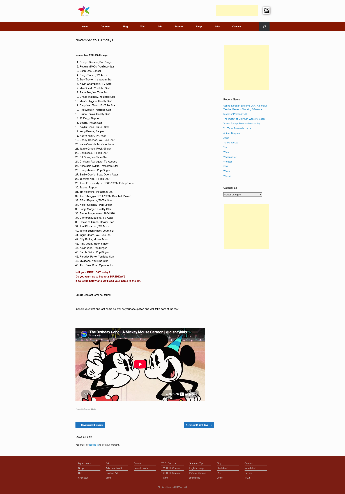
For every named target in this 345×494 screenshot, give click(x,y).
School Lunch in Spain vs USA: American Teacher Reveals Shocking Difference (245, 107)
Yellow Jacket (230, 142)
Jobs (217, 26)
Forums (179, 26)
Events (87, 409)
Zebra (226, 137)
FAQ (219, 473)
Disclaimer (222, 468)
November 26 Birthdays (199, 424)
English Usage (196, 468)
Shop (199, 26)
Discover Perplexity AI (235, 114)
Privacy (248, 473)
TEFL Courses (168, 463)
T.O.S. (248, 477)
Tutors (164, 477)
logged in (94, 444)
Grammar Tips (196, 463)
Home (85, 26)
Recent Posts (141, 468)
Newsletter (250, 468)
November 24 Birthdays (90, 424)
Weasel (227, 176)
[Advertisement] (237, 10)
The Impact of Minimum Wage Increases (244, 118)
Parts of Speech (197, 473)
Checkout (83, 477)
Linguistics (194, 477)
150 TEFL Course (170, 473)
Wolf (225, 166)
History (94, 409)
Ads (160, 26)
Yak (225, 147)
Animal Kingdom (231, 133)
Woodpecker (229, 157)
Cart (80, 473)
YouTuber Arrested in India (237, 128)
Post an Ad (112, 473)
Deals (220, 477)
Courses (105, 26)
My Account (84, 463)
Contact (236, 26)
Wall (142, 26)
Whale (226, 171)
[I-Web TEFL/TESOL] (84, 11)
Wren (226, 152)
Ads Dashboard (114, 468)
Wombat (227, 161)
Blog (125, 26)
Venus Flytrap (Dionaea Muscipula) (241, 123)
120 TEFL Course (170, 468)
